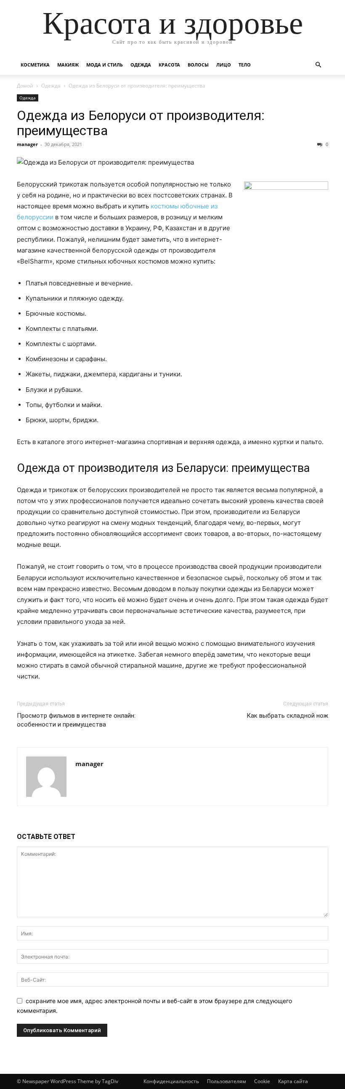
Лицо (223, 64)
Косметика (35, 64)
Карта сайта (293, 1081)
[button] (318, 65)
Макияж (68, 64)
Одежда (140, 64)
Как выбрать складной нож (287, 715)
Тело (245, 64)
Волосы (198, 64)
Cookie (262, 1081)
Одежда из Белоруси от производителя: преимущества (141, 122)
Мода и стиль (104, 64)
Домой (25, 85)
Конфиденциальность (171, 1081)
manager (27, 144)
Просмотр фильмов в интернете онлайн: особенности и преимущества (76, 720)
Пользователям (226, 1081)
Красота (169, 64)
